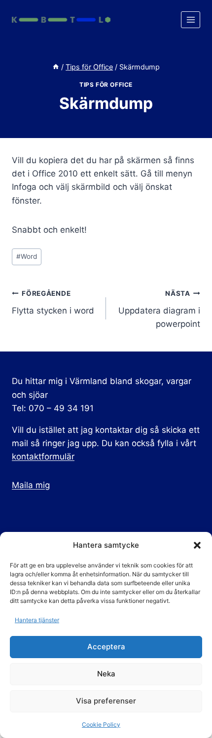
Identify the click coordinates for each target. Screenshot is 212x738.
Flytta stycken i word (53, 302)
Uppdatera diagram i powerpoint (159, 309)
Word (26, 256)
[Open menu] (190, 19)
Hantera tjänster (37, 620)
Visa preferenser (106, 700)
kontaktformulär (43, 456)
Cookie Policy (101, 724)
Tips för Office (106, 84)
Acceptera (106, 646)
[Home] (55, 67)
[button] (197, 545)
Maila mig (31, 485)
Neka (106, 673)
